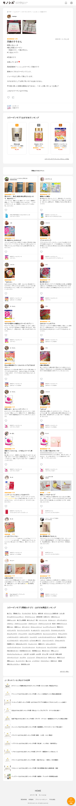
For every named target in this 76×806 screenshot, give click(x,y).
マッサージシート (41, 647)
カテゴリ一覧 (33, 795)
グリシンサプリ (22, 633)
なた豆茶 (32, 654)
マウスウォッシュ (30, 617)
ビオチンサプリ (24, 637)
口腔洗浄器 (39, 617)
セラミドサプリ (24, 640)
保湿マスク (54, 661)
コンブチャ (23, 657)
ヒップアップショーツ (49, 627)
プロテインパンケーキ (44, 623)
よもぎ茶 (38, 654)
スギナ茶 (51, 654)
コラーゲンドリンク (13, 657)
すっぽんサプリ (35, 630)
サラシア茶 (45, 654)
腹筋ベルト (10, 627)
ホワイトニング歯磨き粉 (51, 613)
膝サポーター (46, 650)
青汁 (37, 620)
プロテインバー (32, 623)
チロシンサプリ (62, 633)
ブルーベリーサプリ (48, 640)
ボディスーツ (26, 627)
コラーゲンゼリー (62, 620)
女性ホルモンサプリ (21, 644)
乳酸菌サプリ (11, 644)
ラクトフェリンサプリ (23, 630)
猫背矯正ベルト (36, 650)
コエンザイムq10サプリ (35, 633)
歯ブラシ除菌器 (21, 620)
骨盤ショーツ (55, 650)
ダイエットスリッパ (36, 627)
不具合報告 (52, 799)
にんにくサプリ (45, 630)
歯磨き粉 (40, 613)
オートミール (43, 620)
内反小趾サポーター (13, 650)
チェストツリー (32, 644)
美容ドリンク (61, 657)
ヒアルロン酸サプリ (35, 640)
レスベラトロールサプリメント (47, 637)
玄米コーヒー (52, 657)
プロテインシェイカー (20, 623)
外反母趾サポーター (25, 650)
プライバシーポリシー (41, 799)
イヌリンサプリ (11, 630)
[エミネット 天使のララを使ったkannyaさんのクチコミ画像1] (14, 27)
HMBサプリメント (62, 623)
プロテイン (10, 623)
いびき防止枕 (62, 647)
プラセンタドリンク (41, 657)
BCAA (54, 623)
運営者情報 (24, 799)
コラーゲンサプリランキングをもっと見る (57, 159)
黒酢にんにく (11, 661)
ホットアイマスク (52, 647)
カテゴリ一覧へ (64, 671)
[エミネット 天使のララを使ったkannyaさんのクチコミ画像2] (29, 27)
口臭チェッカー (11, 620)
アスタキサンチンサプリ (58, 630)
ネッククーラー (20, 661)
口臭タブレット (55, 617)
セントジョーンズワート (50, 633)
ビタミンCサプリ (51, 644)
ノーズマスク (36, 661)
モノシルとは (42, 795)
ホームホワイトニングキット (15, 617)
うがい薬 (61, 613)
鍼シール (28, 661)
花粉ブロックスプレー (13, 664)
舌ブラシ (34, 613)
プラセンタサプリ (60, 640)
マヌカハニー (52, 620)
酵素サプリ (60, 627)
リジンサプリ (33, 637)
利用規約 (31, 799)
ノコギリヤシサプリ (13, 637)
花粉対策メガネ (25, 664)
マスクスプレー (45, 661)
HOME (38, 791)
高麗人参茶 (58, 654)
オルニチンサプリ (12, 633)
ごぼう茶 (26, 654)
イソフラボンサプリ (13, 640)
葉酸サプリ (41, 644)
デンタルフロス (26, 613)
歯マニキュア (31, 620)
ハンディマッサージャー (14, 647)
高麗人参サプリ (61, 637)
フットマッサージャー (28, 647)
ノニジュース (31, 657)
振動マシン (17, 627)
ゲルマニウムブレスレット (14, 654)
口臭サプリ (46, 617)
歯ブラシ (9, 613)
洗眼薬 (60, 661)
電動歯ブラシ (17, 613)
